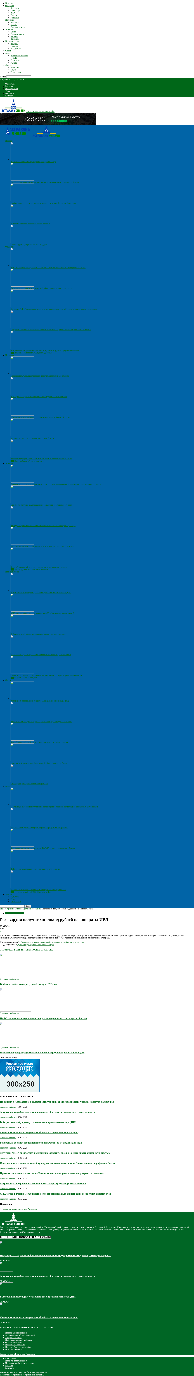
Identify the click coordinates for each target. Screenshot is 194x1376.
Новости (9, 3)
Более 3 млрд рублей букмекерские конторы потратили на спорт (40, 742)
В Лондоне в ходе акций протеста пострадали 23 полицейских (39, 396)
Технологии (16, 72)
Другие (8, 65)
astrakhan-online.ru (8, 1107)
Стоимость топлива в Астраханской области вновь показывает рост (41, 288)
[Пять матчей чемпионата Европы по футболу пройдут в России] (22, 760)
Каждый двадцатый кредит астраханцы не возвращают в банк (39, 567)
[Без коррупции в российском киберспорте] (22, 781)
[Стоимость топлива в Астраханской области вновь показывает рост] (22, 286)
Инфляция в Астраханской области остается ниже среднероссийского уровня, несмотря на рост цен (56, 484)
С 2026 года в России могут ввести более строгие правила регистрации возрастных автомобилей (54, 807)
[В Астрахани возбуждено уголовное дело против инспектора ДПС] (22, 590)
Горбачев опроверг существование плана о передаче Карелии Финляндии (44, 203)
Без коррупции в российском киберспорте (29, 784)
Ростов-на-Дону (7, 1354)
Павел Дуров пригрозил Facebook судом (29, 244)
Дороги (14, 62)
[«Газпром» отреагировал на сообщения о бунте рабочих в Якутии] (22, 415)
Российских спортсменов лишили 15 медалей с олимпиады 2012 (40, 701)
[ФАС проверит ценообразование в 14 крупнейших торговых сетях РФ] (22, 544)
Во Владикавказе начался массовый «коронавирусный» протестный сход (51, 942)
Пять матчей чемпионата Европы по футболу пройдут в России (39, 763)
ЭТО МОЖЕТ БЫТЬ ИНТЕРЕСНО (17, 950)
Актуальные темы (13, 1337)
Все (12, 353)
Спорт (8, 51)
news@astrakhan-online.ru (28, 1232)
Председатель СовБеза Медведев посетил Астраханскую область (40, 376)
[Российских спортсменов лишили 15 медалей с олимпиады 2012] (22, 698)
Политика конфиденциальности (19, 1363)
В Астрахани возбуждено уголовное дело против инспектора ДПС (41, 592)
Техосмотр (15, 60)
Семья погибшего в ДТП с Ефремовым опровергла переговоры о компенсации (46, 675)
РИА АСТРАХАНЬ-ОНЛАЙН (16, 1372)
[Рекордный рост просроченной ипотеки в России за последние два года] (22, 523)
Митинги (15, 22)
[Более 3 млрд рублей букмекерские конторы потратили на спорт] (22, 740)
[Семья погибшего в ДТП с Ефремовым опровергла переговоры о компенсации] (22, 673)
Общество (9, 5)
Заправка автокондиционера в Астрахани (18, 1209)
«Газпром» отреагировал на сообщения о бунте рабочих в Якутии (40, 417)
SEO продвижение (38, 1372)
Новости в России (13, 1349)
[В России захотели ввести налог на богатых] (22, 221)
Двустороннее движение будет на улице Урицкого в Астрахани (39, 827)
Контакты (9, 96)
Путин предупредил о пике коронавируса (35, 945)
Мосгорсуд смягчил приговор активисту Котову (32, 438)
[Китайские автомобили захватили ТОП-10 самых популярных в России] (22, 846)
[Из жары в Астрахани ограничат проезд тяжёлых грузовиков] (22, 887)
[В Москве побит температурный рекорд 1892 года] (22, 159)
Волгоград (20, 1354)
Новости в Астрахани (15, 1345)
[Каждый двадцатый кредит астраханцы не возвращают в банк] (22, 565)
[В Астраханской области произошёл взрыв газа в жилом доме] (22, 631)
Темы (7, 91)
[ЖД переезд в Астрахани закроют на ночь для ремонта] (22, 866)
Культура (15, 67)
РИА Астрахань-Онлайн (11, 909)
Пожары (14, 46)
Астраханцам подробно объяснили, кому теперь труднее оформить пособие (45, 350)
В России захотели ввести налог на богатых (30, 224)
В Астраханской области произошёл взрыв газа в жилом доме (38, 634)
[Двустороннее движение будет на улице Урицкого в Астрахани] (22, 825)
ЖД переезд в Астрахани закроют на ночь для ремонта (35, 869)
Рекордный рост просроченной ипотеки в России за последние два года (43, 525)
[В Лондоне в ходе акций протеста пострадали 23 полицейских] (22, 394)
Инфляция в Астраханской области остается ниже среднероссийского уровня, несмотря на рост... (55, 1255)
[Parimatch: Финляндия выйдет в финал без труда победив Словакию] (22, 719)
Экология (15, 8)
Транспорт (15, 10)
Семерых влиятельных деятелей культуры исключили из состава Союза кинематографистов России (57, 1163)
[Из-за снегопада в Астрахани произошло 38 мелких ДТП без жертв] (22, 652)
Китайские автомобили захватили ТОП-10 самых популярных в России (43, 848)
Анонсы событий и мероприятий (20, 1335)
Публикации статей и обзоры (18, 1340)
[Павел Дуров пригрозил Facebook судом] (22, 242)
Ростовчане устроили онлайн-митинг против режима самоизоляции (41, 459)
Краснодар (30, 1354)
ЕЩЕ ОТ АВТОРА (44, 950)
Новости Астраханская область (19, 1347)
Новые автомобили (19, 55)
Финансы (15, 39)
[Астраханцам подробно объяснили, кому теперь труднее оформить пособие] (22, 348)
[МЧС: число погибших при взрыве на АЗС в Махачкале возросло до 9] (22, 611)
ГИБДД (14, 58)
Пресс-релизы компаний (16, 1333)
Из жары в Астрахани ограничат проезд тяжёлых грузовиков (38, 889)
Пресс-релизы (11, 88)
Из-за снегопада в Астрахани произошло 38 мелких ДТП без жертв (41, 654)
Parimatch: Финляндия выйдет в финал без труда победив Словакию (41, 721)
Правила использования (16, 1361)
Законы (14, 24)
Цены (13, 32)
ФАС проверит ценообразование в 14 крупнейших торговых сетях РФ (42, 546)
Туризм (14, 15)
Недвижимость (17, 34)
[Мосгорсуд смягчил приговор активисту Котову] (22, 435)
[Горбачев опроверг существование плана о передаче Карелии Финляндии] (22, 200)
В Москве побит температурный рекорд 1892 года (33, 161)
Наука (13, 70)
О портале (10, 84)
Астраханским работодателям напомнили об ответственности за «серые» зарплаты (48, 267)
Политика (9, 20)
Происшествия (12, 41)
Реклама (14, 36)
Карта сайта (10, 1358)
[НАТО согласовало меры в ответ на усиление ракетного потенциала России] (22, 180)
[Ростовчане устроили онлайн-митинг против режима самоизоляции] (22, 456)
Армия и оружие (18, 27)
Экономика (10, 29)
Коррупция (16, 48)
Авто (7, 53)
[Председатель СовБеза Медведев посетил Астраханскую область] (22, 373)
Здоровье (15, 17)
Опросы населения (13, 1342)
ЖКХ (13, 13)
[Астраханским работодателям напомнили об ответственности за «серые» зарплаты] (22, 265)
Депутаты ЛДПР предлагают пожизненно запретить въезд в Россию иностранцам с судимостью (54, 309)
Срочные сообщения (32, 909)
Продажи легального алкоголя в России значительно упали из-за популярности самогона (51, 330)
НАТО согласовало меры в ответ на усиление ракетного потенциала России (45, 182)
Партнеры (9, 93)
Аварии (14, 43)
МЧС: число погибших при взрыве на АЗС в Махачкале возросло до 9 (42, 613)
